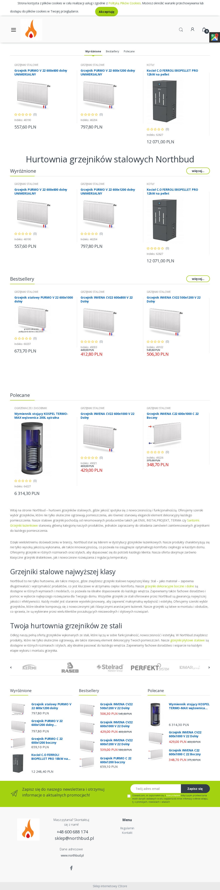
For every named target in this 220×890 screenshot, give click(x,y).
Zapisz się (195, 789)
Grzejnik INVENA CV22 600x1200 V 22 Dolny (116, 742)
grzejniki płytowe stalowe (187, 640)
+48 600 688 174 (72, 832)
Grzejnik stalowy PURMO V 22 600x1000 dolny (43, 299)
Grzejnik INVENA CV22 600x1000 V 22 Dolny (107, 416)
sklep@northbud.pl (72, 838)
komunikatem (173, 795)
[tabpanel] (44, 96)
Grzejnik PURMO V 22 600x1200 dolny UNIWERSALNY (108, 72)
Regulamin (127, 828)
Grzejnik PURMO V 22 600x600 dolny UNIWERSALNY (40, 72)
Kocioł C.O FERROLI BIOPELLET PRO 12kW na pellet (172, 72)
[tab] (93, 52)
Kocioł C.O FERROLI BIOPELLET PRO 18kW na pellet (49, 757)
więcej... (198, 171)
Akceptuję (106, 12)
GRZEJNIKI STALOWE (26, 65)
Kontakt (127, 833)
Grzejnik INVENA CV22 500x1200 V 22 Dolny (173, 299)
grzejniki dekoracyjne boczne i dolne (169, 586)
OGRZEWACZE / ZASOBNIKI (30, 408)
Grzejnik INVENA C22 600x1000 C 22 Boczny (173, 416)
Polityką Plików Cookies (124, 3)
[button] (181, 29)
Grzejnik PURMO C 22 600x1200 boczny (47, 741)
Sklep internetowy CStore (110, 886)
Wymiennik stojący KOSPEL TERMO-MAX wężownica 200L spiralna (41, 416)
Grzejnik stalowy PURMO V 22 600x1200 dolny (51, 706)
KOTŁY (150, 65)
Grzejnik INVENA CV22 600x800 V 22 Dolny (107, 299)
